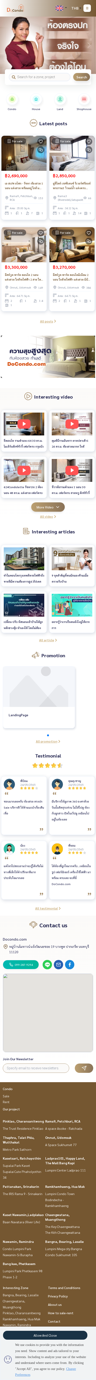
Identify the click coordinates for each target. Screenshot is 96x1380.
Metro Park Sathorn (17, 1149)
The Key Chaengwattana (62, 1226)
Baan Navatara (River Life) (21, 1222)
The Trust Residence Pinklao (23, 1128)
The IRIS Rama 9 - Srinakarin (22, 1194)
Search (81, 77)
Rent (6, 1102)
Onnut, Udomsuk (58, 1137)
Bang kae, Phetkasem (19, 1264)
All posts (46, 321)
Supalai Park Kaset (16, 1165)
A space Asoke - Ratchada (63, 1128)
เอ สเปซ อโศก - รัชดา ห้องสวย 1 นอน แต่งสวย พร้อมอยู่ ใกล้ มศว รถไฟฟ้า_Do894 (24, 185)
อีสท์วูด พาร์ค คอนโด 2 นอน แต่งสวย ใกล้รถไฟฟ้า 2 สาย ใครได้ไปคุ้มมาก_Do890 (23, 277)
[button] (89, 45)
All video (46, 516)
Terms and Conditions (64, 1288)
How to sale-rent (60, 1313)
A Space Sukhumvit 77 (61, 1145)
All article (46, 640)
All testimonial (46, 908)
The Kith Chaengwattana (62, 1232)
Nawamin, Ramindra (18, 1241)
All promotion (46, 741)
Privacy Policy (58, 1296)
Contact (54, 1321)
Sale (6, 1096)
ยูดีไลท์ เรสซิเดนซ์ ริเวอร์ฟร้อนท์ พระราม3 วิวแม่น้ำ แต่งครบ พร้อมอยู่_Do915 (72, 185)
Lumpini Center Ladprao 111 (65, 1170)
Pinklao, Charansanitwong (23, 1121)
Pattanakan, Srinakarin (21, 1186)
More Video (45, 507)
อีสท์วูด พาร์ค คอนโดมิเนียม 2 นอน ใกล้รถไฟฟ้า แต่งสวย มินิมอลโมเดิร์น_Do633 (71, 277)
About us (55, 1304)
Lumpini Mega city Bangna (63, 1249)
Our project (11, 1109)
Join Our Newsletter (18, 1059)
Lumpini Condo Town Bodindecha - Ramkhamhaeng (60, 1200)
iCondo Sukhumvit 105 (61, 1255)
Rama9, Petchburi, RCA (62, 1121)
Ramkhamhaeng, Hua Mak (65, 1186)
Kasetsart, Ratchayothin (22, 1158)
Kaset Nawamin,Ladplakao (23, 1215)
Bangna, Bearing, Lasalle (64, 1241)
